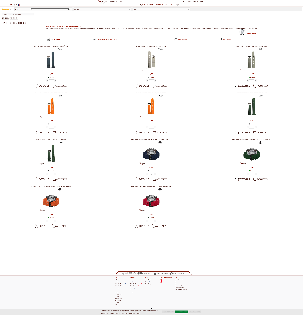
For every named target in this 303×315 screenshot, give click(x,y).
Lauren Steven (118, 290)
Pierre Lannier (118, 294)
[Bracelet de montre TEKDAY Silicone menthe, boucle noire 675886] (251, 71)
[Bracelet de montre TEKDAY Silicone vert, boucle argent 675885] (251, 118)
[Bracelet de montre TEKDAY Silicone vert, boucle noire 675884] (51, 165)
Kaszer (147, 286)
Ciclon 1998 (118, 286)
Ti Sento (117, 302)
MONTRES (151, 5)
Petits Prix (174, 5)
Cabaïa (147, 281)
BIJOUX (146, 5)
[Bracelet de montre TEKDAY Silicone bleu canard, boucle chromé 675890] (51, 71)
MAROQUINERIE (159, 5)
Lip (131, 281)
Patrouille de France (135, 283)
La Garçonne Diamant (120, 288)
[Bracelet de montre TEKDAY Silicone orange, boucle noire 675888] (151, 118)
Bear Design (148, 279)
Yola (116, 304)
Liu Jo (116, 292)
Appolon (117, 281)
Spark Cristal (118, 300)
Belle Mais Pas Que (120, 283)
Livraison (177, 281)
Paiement (177, 283)
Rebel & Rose (118, 298)
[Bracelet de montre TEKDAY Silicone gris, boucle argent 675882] (151, 71)
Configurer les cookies (181, 289)
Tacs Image (133, 290)
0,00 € (202, 2)
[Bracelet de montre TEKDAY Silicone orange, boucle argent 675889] (51, 118)
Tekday (132, 292)
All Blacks (117, 279)
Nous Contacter (179, 279)
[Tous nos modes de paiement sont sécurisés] (161, 274)
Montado (147, 288)
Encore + (167, 5)
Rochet (132, 288)
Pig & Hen (117, 296)
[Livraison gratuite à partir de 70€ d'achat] (129, 274)
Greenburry (148, 283)
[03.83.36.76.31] (177, 274)
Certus (131, 279)
